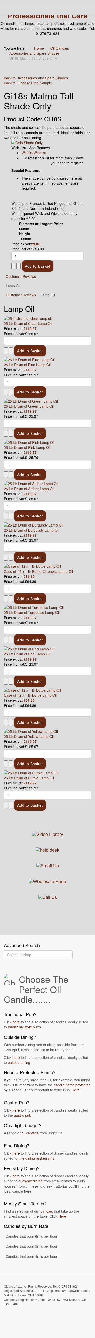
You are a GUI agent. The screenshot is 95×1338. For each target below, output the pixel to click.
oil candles (30, 1132)
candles (47, 1211)
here (16, 1021)
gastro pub (22, 1115)
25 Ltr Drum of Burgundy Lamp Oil (31, 530)
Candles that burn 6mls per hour (32, 1236)
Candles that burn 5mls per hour (32, 1246)
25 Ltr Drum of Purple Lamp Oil (29, 777)
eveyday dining (30, 1180)
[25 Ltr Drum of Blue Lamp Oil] (29, 359)
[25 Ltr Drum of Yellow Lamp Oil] (31, 730)
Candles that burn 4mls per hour (32, 1256)
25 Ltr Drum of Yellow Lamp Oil (29, 736)
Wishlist (28, 152)
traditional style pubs (24, 1026)
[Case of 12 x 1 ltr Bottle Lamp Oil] (32, 689)
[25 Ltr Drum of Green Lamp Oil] (31, 400)
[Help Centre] (47, 849)
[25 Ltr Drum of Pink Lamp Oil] (29, 441)
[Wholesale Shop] (47, 880)
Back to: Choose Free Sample (28, 82)
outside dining (19, 1062)
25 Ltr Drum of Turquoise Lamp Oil (32, 612)
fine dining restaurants (36, 1158)
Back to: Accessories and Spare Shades (36, 77)
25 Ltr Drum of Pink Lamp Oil (27, 447)
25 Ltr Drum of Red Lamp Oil (27, 653)
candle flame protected (72, 1084)
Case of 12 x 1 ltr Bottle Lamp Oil (30, 695)
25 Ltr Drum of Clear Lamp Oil (28, 323)
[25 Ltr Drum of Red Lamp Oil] (29, 648)
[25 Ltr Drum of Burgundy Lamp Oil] (33, 524)
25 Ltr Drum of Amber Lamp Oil (29, 488)
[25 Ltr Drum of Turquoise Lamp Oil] (34, 606)
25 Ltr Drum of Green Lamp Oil (29, 406)
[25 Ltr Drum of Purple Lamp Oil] (31, 772)
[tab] (21, 294)
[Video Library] (47, 833)
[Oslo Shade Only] (47, 142)
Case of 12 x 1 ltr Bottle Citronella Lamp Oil (38, 571)
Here (76, 1089)
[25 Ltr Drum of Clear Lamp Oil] (28, 317)
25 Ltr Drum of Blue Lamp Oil (27, 364)
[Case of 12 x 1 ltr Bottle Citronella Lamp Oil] (32, 565)
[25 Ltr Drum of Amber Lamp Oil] (31, 483)
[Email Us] (47, 865)
